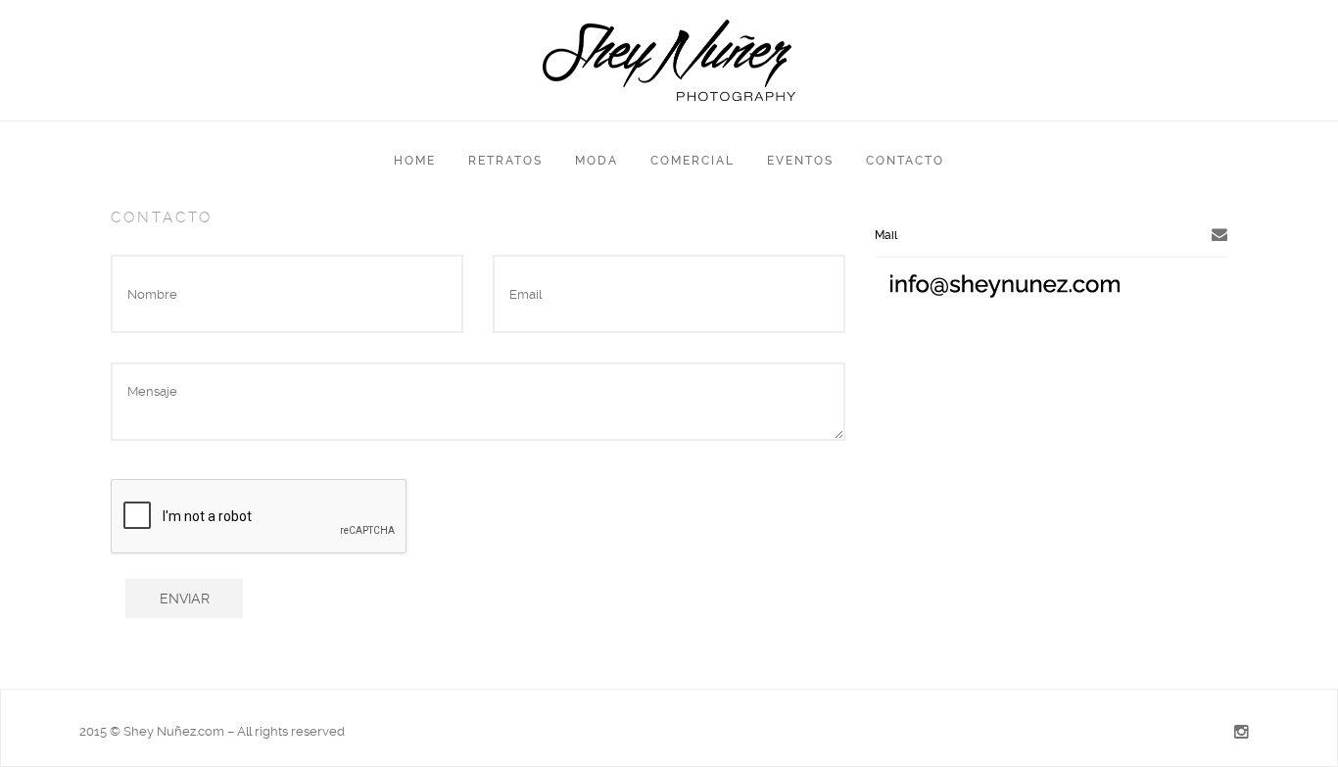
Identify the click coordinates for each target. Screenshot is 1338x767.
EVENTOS (800, 161)
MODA (596, 161)
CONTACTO (905, 161)
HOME (415, 161)
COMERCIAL (692, 161)
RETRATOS (505, 161)
